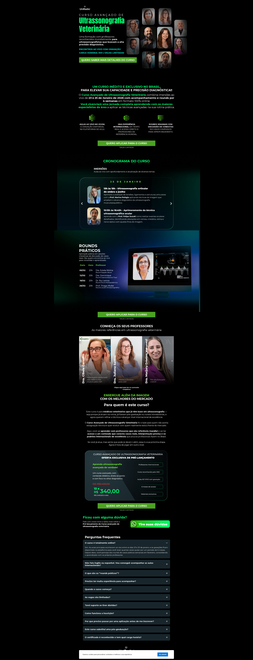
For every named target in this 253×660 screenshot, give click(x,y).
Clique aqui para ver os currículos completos (126, 388)
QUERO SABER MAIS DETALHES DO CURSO (108, 60)
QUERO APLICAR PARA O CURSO (126, 143)
